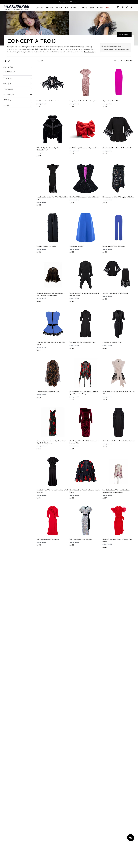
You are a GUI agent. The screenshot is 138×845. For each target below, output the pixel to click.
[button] (123, 7)
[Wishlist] (118, 7)
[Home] (16, 7)
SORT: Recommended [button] (123, 60)
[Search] (127, 7)
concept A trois (41, 104)
